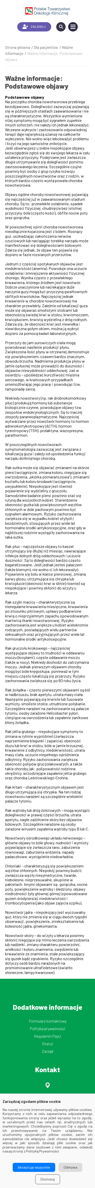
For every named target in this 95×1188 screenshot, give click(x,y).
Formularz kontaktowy (48, 1021)
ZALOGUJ (38, 26)
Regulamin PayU (47, 1036)
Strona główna (17, 47)
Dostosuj (48, 1179)
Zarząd (47, 1051)
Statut (47, 1043)
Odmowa (70, 1167)
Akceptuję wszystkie (34, 1167)
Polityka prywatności (47, 1028)
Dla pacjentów (46, 47)
